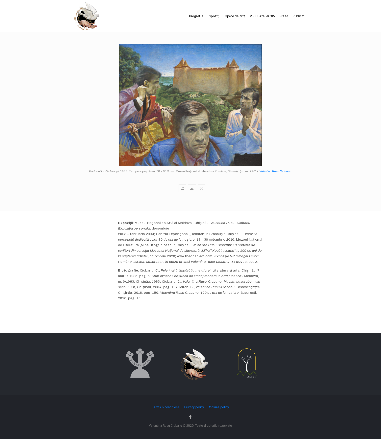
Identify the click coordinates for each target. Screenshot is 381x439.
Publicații (299, 16)
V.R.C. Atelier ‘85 (262, 16)
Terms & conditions (166, 407)
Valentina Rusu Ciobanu (275, 171)
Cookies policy (218, 407)
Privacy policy (194, 407)
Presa (283, 16)
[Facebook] (190, 416)
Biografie (196, 16)
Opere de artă (235, 16)
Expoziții (214, 16)
